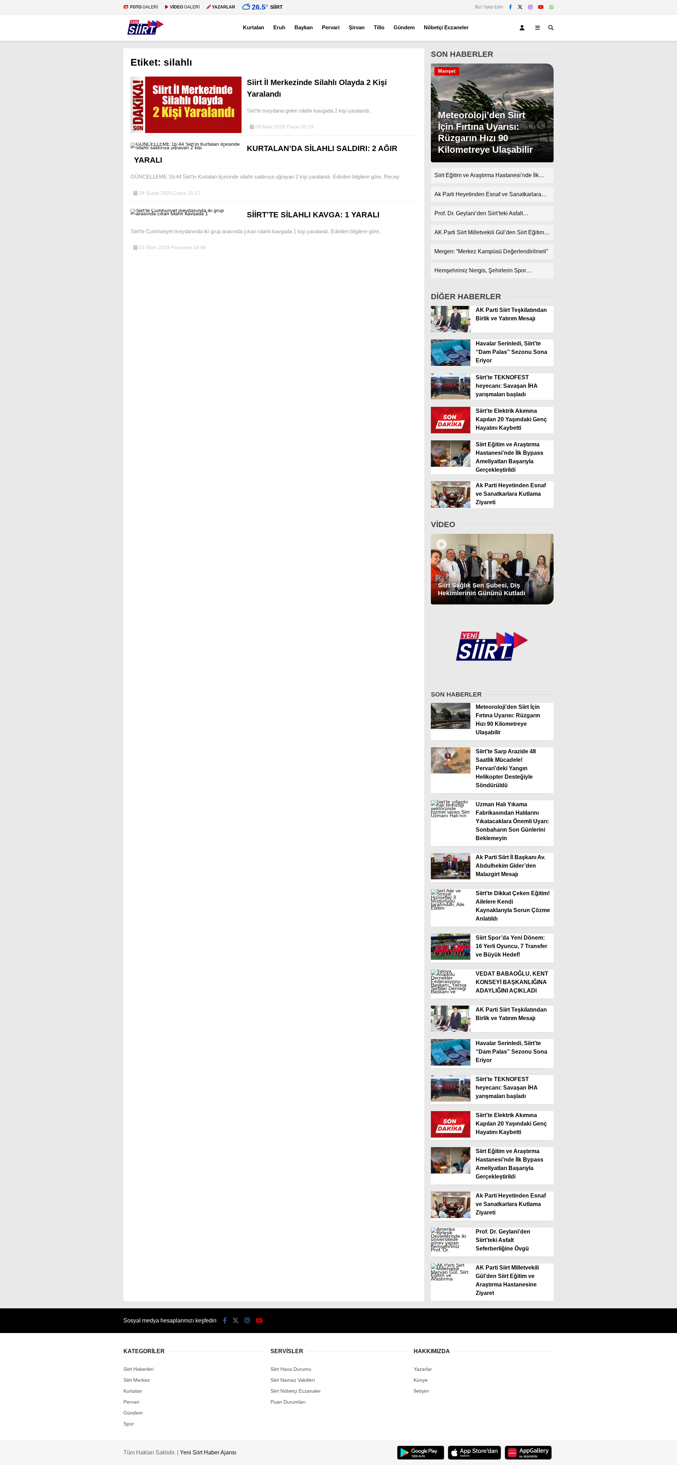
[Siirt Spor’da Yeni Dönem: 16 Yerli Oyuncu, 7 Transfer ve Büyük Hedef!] (450, 958)
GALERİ (144, 7)
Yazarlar (423, 1369)
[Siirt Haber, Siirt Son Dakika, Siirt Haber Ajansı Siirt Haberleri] (145, 37)
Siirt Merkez (136, 1380)
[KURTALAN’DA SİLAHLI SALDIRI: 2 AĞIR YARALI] (186, 147)
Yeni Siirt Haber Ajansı (208, 1452)
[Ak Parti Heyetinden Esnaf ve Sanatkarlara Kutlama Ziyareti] (450, 506)
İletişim (421, 1391)
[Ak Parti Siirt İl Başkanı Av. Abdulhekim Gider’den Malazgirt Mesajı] (450, 877)
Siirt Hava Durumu (290, 1369)
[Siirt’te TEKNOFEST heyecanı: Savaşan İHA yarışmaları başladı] (450, 397)
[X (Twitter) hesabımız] (520, 7)
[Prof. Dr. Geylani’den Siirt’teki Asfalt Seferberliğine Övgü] (450, 1250)
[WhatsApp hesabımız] (551, 7)
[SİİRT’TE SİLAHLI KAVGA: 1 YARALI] (186, 213)
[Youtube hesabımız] (541, 7)
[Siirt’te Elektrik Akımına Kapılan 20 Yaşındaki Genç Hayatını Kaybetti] (450, 431)
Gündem (404, 27)
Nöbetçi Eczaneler (446, 27)
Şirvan (357, 27)
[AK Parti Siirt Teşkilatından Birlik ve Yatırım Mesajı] (450, 330)
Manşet (447, 71)
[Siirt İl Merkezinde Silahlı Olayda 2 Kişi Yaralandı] (186, 131)
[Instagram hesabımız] (530, 7)
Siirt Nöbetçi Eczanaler (295, 1391)
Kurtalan (253, 27)
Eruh (279, 27)
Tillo (379, 27)
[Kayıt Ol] (523, 27)
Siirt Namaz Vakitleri (292, 1380)
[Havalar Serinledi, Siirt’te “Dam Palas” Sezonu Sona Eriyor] (450, 364)
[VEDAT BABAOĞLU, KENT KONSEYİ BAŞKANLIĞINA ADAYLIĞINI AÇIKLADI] (450, 991)
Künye (421, 1380)
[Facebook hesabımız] (510, 7)
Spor (128, 1424)
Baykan (303, 27)
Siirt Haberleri (138, 1369)
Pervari (331, 27)
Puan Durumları (288, 1402)
